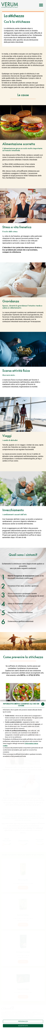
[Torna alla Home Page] (9, 5)
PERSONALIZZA (23, 1021)
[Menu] (41, 5)
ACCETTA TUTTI (23, 1025)
